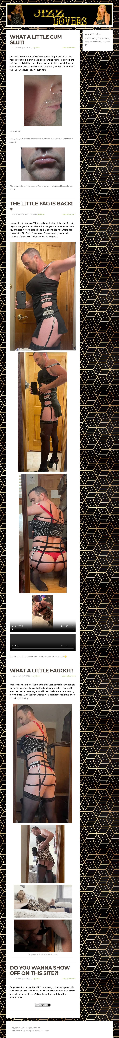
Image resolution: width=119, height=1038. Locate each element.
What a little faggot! (41, 670)
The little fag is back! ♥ (41, 206)
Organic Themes (34, 1031)
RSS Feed (45, 1031)
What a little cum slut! (36, 39)
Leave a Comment (69, 48)
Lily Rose (36, 48)
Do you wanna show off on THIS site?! (40, 970)
